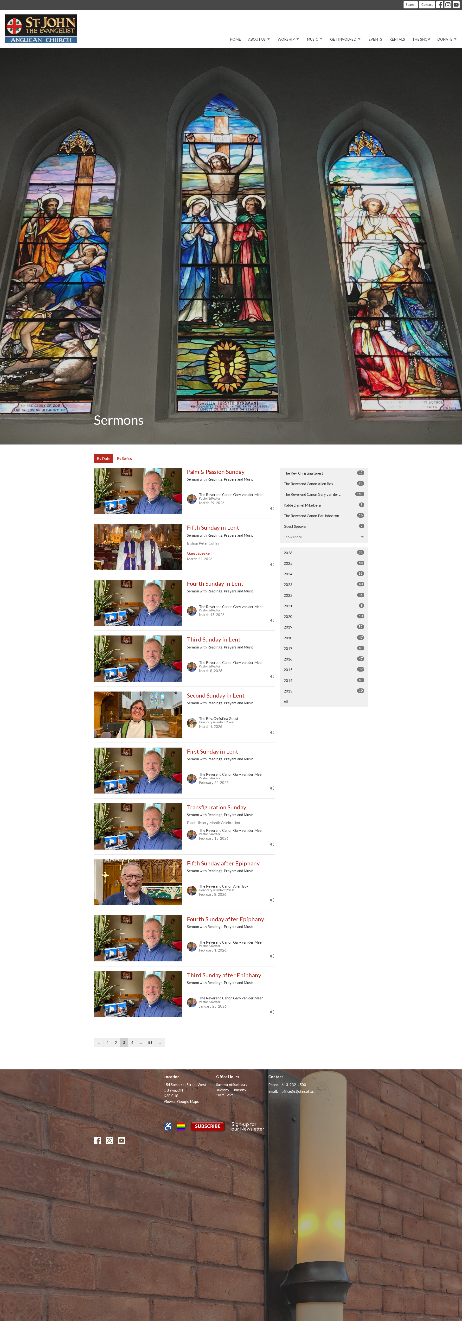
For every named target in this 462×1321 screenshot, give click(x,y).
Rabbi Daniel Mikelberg (323, 505)
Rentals (397, 39)
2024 (323, 574)
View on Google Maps (181, 1101)
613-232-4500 (294, 1084)
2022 (323, 595)
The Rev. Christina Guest (323, 473)
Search (410, 4)
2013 (323, 691)
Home (235, 39)
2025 (323, 563)
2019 (323, 627)
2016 (323, 659)
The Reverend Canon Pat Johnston (323, 515)
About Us (257, 39)
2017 (323, 648)
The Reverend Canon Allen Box (323, 483)
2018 (323, 637)
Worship (286, 39)
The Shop (421, 39)
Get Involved (343, 39)
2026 (323, 552)
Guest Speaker (323, 526)
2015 (323, 669)
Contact (427, 4)
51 (150, 1042)
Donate (444, 39)
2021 (323, 605)
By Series (124, 458)
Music (312, 39)
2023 (323, 584)
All (286, 701)
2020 (323, 616)
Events (375, 39)
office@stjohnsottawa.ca (299, 1091)
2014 (323, 680)
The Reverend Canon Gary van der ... (323, 494)
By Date (103, 458)
